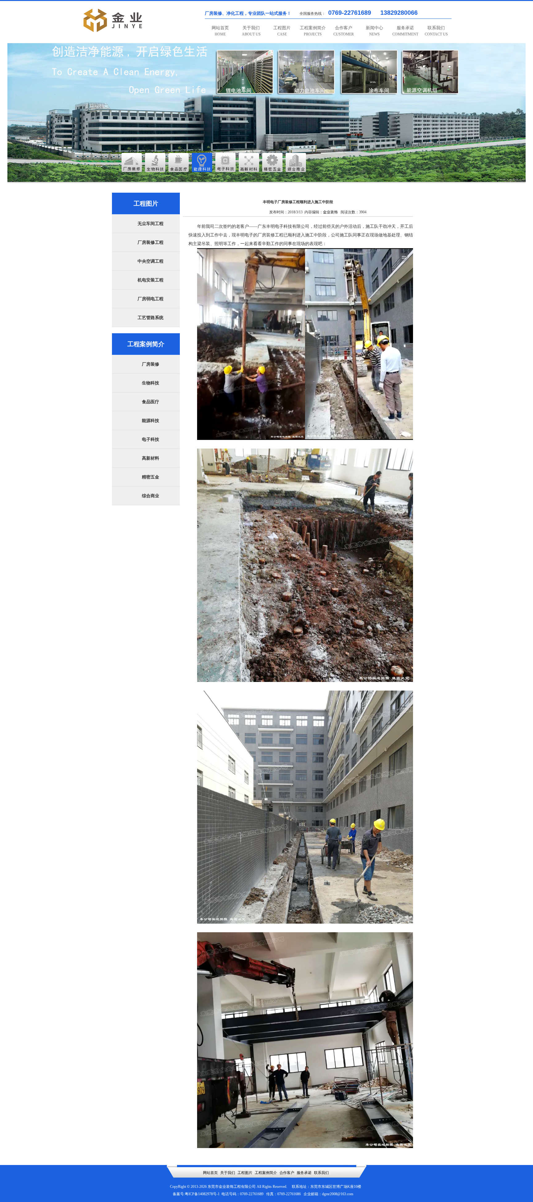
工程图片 (282, 31)
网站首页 (220, 31)
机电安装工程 (150, 280)
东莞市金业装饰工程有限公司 (232, 1186)
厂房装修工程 (150, 242)
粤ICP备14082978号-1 (202, 1194)
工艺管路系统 (150, 317)
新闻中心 (374, 31)
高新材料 (150, 458)
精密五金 (150, 477)
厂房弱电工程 (150, 299)
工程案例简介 (313, 31)
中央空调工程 (150, 261)
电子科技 (150, 439)
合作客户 (343, 31)
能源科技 (150, 420)
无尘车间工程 (150, 223)
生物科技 (150, 383)
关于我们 (251, 31)
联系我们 (436, 31)
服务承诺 (405, 31)
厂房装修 (150, 364)
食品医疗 (150, 402)
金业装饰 (330, 212)
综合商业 (150, 496)
